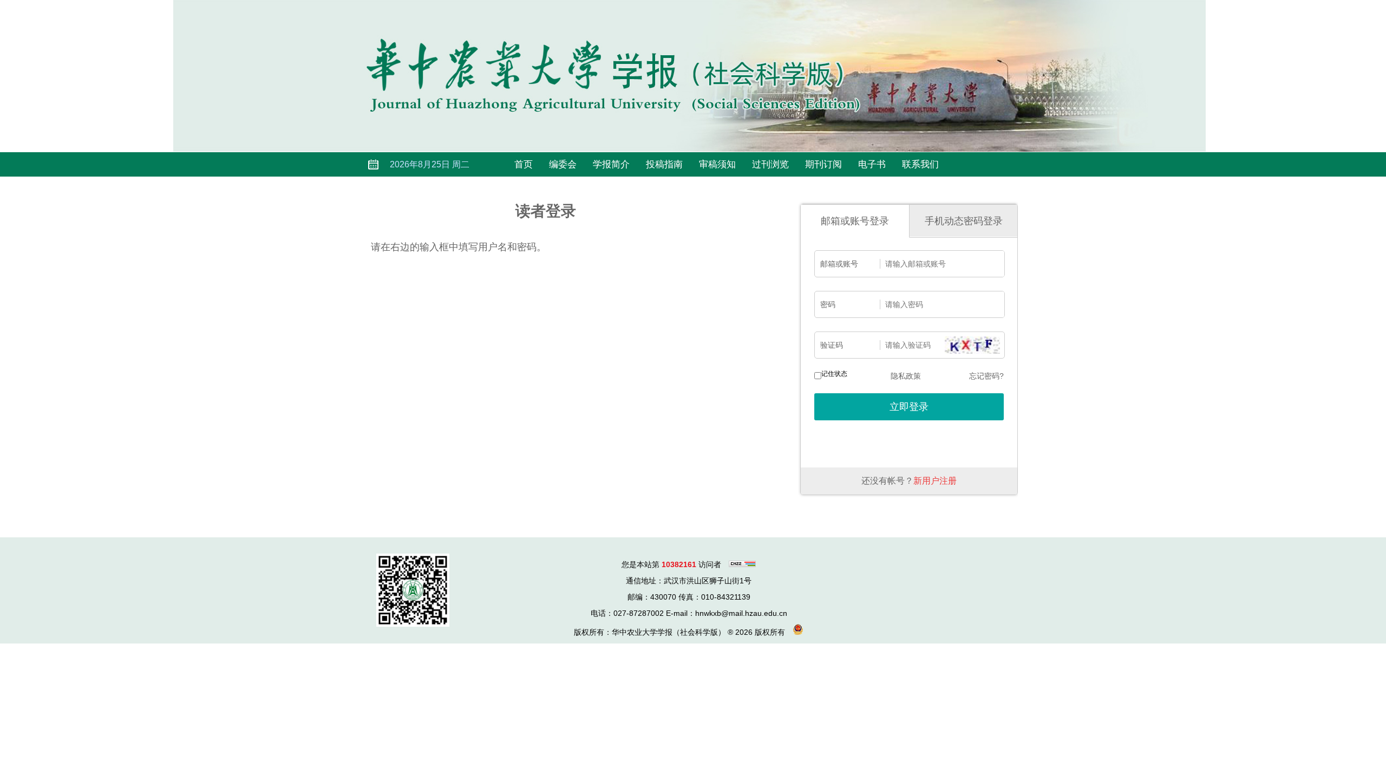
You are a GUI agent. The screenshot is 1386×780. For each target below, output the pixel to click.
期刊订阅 (823, 164)
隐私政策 (906, 376)
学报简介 (611, 164)
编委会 (563, 164)
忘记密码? (986, 376)
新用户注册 (935, 480)
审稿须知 (717, 164)
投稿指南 (664, 164)
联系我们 (920, 164)
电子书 (872, 164)
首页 (523, 164)
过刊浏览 (770, 164)
